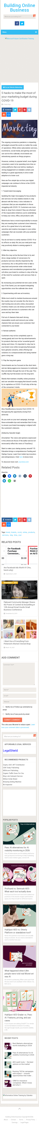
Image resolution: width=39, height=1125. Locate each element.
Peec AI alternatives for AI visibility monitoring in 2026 (23, 1054)
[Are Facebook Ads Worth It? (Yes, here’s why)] (20, 555)
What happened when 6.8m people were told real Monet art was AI (19, 973)
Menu (4, 32)
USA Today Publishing (11, 768)
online (25, 532)
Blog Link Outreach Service (13, 776)
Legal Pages (24, 1122)
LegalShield (10, 750)
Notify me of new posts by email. (18, 714)
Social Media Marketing (13, 87)
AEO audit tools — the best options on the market (23, 1063)
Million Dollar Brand (10, 779)
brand (8, 532)
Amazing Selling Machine (12, 782)
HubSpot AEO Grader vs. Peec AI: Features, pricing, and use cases (18, 1017)
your (20, 535)
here (21, 457)
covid (19, 532)
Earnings (15, 1122)
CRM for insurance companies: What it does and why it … (22, 1083)
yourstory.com (24, 462)
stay (11, 535)
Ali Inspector (7, 785)
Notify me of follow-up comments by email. (17, 708)
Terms (21, 1119)
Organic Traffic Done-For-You (13, 773)
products (31, 532)
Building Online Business (19, 8)
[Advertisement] (19, 60)
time (15, 535)
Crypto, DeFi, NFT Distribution (14, 765)
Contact (13, 1119)
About (6, 1119)
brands (13, 532)
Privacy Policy (30, 1119)
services (5, 535)
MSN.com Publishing (10, 770)
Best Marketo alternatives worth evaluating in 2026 (23, 1044)
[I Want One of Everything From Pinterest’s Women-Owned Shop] (20, 629)
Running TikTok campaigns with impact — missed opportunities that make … (23, 1073)
